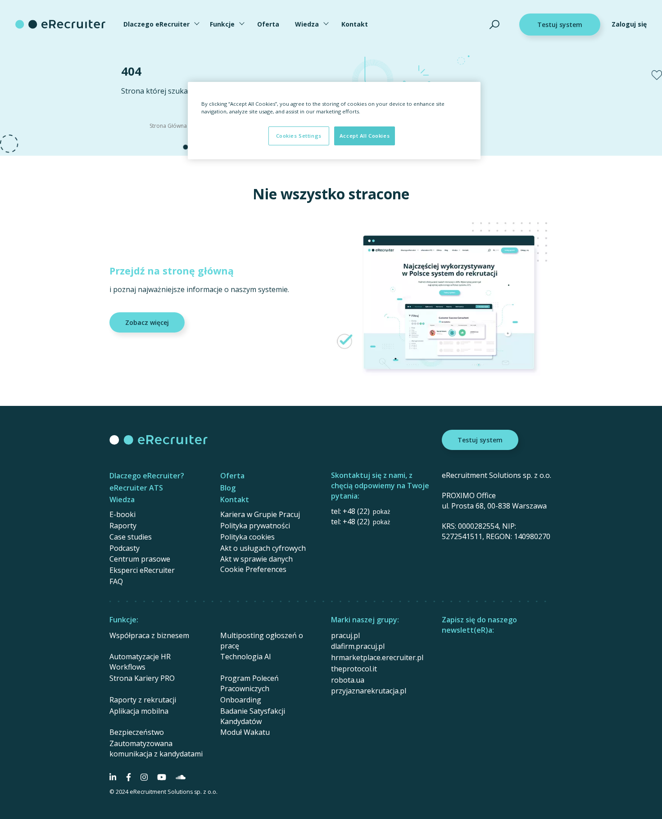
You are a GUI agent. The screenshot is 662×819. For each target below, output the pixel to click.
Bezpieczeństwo (136, 732)
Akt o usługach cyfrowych (263, 548)
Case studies (130, 537)
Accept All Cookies (365, 135)
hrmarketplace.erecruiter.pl (377, 657)
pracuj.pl (345, 635)
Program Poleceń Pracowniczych (249, 683)
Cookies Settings (299, 135)
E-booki (122, 514)
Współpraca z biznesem (149, 635)
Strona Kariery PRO (142, 678)
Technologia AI (245, 657)
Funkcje (222, 24)
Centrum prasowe (139, 559)
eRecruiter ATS (136, 488)
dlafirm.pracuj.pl (358, 646)
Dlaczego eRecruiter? (146, 476)
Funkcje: (123, 620)
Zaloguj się (629, 24)
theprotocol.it (354, 669)
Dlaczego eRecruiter (156, 24)
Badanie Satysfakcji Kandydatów (252, 716)
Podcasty (124, 548)
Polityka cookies (247, 537)
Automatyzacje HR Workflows (140, 662)
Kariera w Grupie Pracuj (260, 514)
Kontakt (354, 24)
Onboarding (240, 700)
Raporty (122, 526)
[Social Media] (112, 777)
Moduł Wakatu (245, 732)
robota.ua (347, 680)
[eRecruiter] (60, 24)
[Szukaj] (494, 24)
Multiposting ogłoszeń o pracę (261, 640)
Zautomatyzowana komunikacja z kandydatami (156, 748)
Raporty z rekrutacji (142, 700)
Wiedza (307, 24)
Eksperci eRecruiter (142, 570)
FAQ (116, 581)
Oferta (268, 24)
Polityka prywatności (255, 526)
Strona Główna (168, 126)
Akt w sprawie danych (256, 559)
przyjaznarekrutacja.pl (368, 691)
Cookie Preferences (253, 569)
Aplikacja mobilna (138, 711)
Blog (228, 488)
